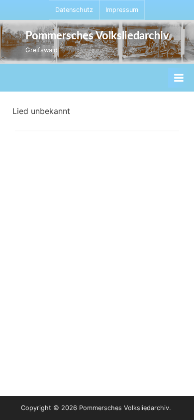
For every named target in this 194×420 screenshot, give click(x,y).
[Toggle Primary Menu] (178, 78)
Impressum (121, 9)
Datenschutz (74, 9)
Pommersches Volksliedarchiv (97, 35)
